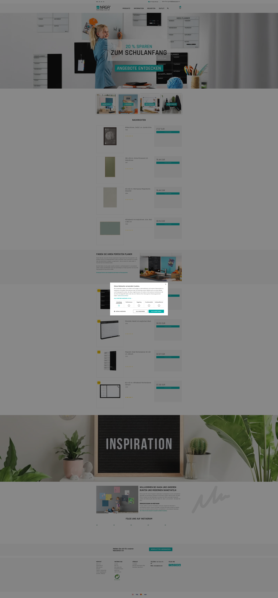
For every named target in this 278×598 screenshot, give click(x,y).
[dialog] (139, 299)
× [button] (165, 284)
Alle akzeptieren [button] (156, 311)
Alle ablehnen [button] (140, 311)
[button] (139, 298)
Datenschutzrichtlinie (123, 295)
